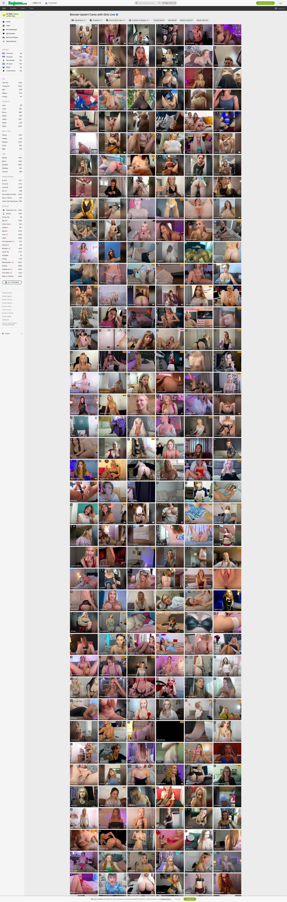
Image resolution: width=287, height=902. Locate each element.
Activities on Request (139, 20)
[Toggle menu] (3, 3)
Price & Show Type (115, 20)
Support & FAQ (7, 293)
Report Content (7, 299)
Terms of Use (6, 310)
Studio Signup (6, 316)
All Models (5, 320)
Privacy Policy (6, 306)
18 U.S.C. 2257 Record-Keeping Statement (9, 324)
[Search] (159, 3)
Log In (280, 3)
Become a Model (7, 313)
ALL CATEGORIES (13, 282)
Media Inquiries (7, 303)
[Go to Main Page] (18, 3)
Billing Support (7, 296)
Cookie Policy (165, 899)
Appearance (79, 20)
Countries (96, 20)
